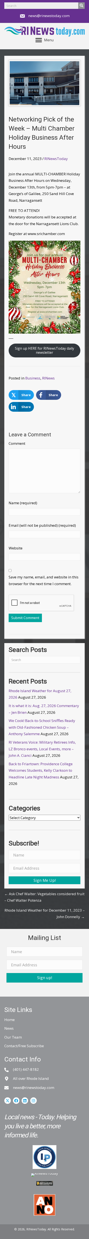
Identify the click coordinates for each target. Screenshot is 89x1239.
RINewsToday (56, 158)
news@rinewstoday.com (49, 15)
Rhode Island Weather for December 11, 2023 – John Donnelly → (45, 913)
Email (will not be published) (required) (42, 525)
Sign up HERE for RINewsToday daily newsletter (44, 350)
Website (15, 548)
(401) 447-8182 (26, 1069)
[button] (44, 880)
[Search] (81, 5)
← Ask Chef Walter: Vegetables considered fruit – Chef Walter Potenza (44, 897)
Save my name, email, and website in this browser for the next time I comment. (43, 580)
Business (32, 378)
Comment (17, 443)
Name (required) (23, 502)
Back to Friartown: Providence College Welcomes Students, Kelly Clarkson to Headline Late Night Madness (41, 770)
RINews (48, 378)
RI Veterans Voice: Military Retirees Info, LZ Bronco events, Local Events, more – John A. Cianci (42, 749)
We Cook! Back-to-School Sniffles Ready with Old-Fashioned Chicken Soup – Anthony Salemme (42, 727)
